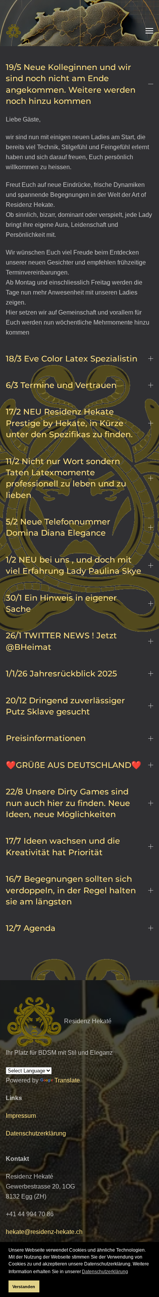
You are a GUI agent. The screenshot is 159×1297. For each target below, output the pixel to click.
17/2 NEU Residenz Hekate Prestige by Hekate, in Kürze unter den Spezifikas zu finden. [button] (69, 423)
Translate (67, 1080)
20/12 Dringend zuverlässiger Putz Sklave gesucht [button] (65, 706)
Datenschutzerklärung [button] (105, 1271)
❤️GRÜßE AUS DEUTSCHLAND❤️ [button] (73, 765)
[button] (149, 30)
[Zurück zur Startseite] (13, 30)
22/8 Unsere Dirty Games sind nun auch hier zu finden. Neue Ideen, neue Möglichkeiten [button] (68, 803)
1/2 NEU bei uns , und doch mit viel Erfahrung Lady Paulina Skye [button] (73, 565)
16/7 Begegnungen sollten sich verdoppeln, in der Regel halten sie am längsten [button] (71, 890)
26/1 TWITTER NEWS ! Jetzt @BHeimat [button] (61, 641)
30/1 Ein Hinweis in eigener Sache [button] (61, 603)
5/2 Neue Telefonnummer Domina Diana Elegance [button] (58, 527)
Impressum (21, 1115)
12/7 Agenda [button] (31, 928)
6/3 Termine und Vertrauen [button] (61, 385)
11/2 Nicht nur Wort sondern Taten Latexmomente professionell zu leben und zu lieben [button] (66, 478)
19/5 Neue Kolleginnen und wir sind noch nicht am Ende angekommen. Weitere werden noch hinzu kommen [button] (70, 84)
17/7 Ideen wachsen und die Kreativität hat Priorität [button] (63, 846)
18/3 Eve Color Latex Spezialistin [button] (71, 358)
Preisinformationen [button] (46, 738)
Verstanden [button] (23, 1286)
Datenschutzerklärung (36, 1133)
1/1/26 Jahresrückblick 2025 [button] (61, 673)
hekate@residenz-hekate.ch (44, 1232)
